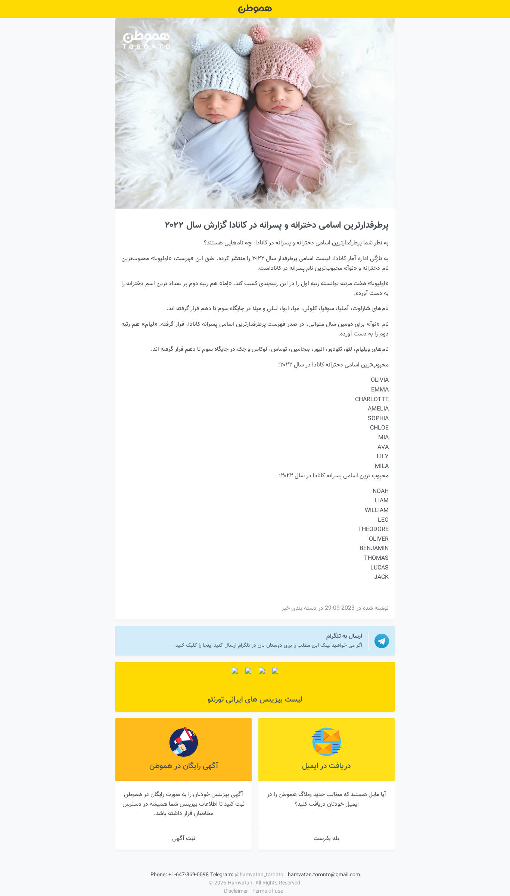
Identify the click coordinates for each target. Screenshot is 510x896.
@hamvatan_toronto (259, 875)
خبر (286, 608)
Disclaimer (236, 891)
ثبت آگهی (183, 838)
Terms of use (267, 891)
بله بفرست (326, 838)
